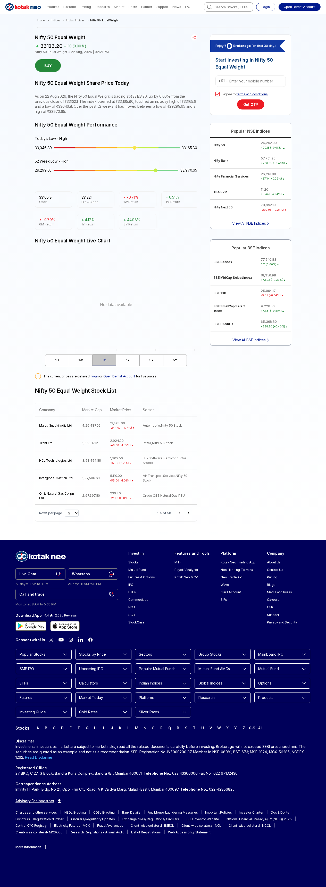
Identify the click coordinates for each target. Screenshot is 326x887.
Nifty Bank (220, 161)
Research (103, 7)
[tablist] (116, 360)
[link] (40, 574)
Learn (133, 7)
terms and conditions (252, 94)
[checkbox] (217, 94)
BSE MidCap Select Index (232, 278)
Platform (69, 7)
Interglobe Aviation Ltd (55, 478)
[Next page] (189, 513)
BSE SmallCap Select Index (229, 308)
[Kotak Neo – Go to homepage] (23, 7)
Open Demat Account (119, 376)
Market (119, 7)
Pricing (86, 7)
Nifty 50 (219, 145)
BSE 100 (219, 293)
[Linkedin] (80, 639)
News (176, 7)
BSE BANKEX (223, 324)
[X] (51, 639)
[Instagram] (70, 639)
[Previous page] (179, 513)
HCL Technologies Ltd (55, 460)
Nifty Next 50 (222, 207)
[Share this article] (194, 37)
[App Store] (64, 626)
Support (162, 7)
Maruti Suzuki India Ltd (55, 425)
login (95, 376)
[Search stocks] (209, 7)
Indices (55, 20)
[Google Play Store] (30, 626)
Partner (146, 7)
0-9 (252, 728)
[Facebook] (90, 639)
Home (41, 20)
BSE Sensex (222, 262)
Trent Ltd (46, 443)
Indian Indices (75, 20)
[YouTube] (61, 639)
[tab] (57, 360)
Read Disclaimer (38, 757)
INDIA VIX (220, 192)
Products (52, 7)
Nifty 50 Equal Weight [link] (104, 20)
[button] (299, 7)
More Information (28, 847)
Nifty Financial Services (231, 176)
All (260, 728)
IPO (187, 7)
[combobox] (228, 7)
